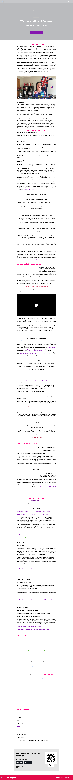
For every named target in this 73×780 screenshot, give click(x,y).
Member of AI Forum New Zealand (43, 511)
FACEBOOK (45, 514)
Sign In (69, 1)
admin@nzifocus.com (29, 189)
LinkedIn (30, 514)
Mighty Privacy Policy (68, 777)
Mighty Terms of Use (59, 777)
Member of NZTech (21, 514)
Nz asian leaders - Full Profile (23, 511)
